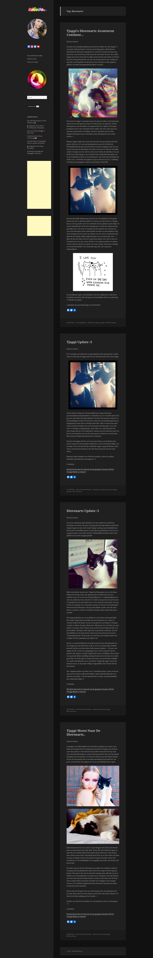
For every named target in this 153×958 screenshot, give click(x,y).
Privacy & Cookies (32, 62)
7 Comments (78, 491)
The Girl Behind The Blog (34, 56)
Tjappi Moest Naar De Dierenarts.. (83, 732)
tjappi (97, 322)
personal (110, 489)
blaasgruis (97, 489)
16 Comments (112, 322)
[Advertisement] (39, 185)
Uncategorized (81, 322)
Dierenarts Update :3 (83, 511)
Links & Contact (32, 59)
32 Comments (72, 936)
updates (102, 322)
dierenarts (92, 322)
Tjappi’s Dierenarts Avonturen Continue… (90, 33)
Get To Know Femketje (84, 489)
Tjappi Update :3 (79, 342)
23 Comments (72, 711)
